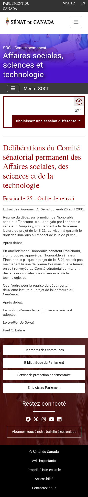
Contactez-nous (44, 488)
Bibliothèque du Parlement (44, 362)
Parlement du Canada (22, 6)
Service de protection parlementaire (44, 375)
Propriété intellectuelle (44, 470)
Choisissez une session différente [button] (46, 121)
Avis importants (44, 461)
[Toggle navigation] (76, 22)
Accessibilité (44, 479)
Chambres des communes (44, 350)
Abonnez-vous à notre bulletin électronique (44, 432)
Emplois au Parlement (44, 387)
